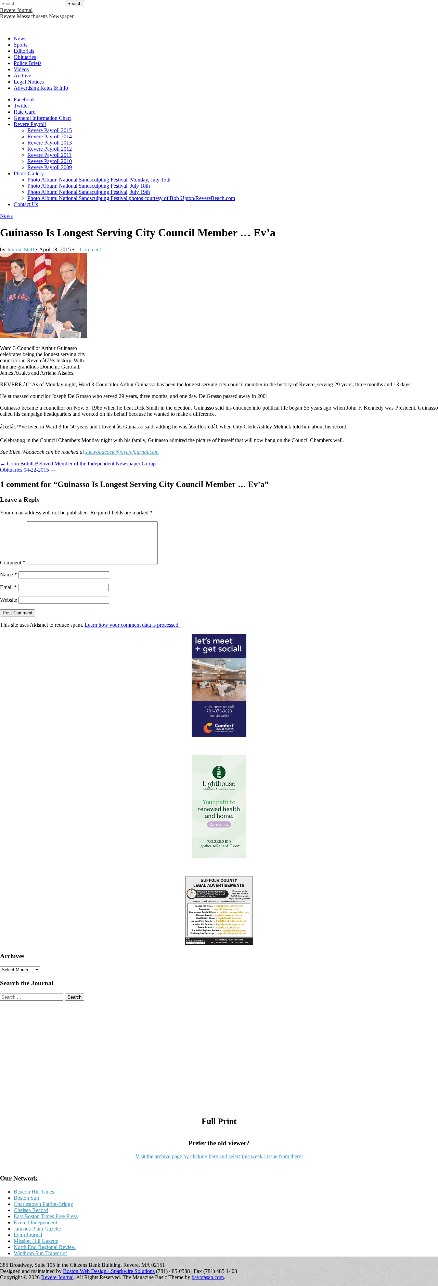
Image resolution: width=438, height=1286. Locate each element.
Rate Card (25, 112)
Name (8, 574)
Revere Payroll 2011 (49, 155)
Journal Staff (20, 249)
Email (8, 587)
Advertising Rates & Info (41, 88)
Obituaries (25, 57)
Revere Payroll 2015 (49, 130)
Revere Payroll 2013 (49, 143)
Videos (21, 69)
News (20, 38)
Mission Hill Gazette (36, 1241)
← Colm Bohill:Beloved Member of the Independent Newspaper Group (78, 463)
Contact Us (26, 204)
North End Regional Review (45, 1247)
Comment (12, 562)
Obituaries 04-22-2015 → (28, 470)
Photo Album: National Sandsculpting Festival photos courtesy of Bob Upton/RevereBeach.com (131, 198)
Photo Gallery (29, 173)
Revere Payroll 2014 (49, 136)
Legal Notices (29, 82)
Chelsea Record (31, 1210)
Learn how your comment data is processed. (132, 625)
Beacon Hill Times (34, 1192)
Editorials (24, 51)
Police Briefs (27, 63)
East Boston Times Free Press (46, 1216)
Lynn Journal (28, 1235)
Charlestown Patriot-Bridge (43, 1204)
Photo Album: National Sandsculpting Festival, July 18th (88, 186)
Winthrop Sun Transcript (40, 1253)
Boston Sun (26, 1198)
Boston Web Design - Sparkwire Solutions (109, 1271)
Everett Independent (35, 1222)
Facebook (24, 99)
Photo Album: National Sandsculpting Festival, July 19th (88, 192)
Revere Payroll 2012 (49, 149)
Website (8, 600)
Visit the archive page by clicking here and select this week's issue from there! (219, 1156)
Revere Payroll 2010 (49, 161)
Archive (22, 75)
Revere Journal (16, 10)
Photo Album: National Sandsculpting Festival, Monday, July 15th (98, 180)
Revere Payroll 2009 (49, 167)
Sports (20, 45)
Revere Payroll (30, 124)
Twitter (21, 106)
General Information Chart (42, 118)
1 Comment (88, 249)
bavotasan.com (208, 1277)
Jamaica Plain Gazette (37, 1229)
